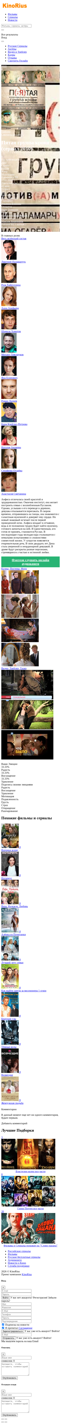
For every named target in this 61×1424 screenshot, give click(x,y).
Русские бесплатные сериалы (24, 1257)
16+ (3, 192)
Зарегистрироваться (13, 1331)
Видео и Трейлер (17, 52)
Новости (12, 20)
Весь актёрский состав (13, 238)
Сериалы (13, 17)
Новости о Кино (17, 1263)
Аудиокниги (15, 1260)
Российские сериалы (19, 1251)
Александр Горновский (14, 215)
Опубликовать (9, 1378)
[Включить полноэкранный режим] (6, 1419)
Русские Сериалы (17, 46)
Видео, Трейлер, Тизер (14, 668)
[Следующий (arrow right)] (6, 1422)
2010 (4, 162)
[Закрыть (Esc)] (2, 1419)
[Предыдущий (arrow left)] (2, 1422)
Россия (5, 168)
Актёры (12, 49)
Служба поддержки (18, 1265)
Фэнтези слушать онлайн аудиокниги (30, 561)
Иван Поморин (9, 209)
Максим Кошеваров (12, 221)
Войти (5, 1298)
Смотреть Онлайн (18, 60)
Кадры (11, 54)
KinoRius (27, 1274)
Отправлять (8, 1338)
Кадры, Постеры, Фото (14, 568)
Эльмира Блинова (11, 203)
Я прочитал (18, 1328)
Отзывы (12, 57)
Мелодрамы (7, 174)
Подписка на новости (17, 1324)
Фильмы (12, 14)
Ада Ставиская (9, 197)
